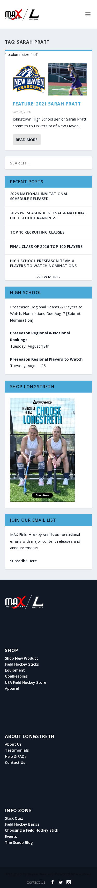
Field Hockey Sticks (22, 664)
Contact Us (15, 762)
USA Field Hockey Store (25, 682)
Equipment (15, 670)
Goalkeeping (16, 676)
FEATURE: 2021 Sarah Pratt (47, 104)
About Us (13, 744)
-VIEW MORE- (48, 276)
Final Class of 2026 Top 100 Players (46, 246)
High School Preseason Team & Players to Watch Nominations (43, 263)
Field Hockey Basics (22, 824)
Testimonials (17, 750)
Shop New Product (21, 658)
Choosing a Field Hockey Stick (31, 830)
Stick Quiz (14, 818)
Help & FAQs (15, 756)
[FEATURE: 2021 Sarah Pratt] (48, 79)
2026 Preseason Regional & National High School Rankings (48, 215)
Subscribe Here (23, 560)
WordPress (83, 874)
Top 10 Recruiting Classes (37, 232)
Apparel (12, 688)
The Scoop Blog (19, 842)
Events (11, 836)
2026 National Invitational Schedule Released (39, 196)
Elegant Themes (39, 874)
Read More (27, 139)
